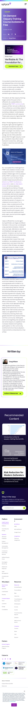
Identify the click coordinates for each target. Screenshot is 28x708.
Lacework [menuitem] (4, 603)
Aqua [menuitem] (3, 600)
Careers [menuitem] (16, 628)
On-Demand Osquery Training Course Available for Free (13, 20)
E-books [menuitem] (16, 606)
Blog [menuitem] (15, 593)
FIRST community (17, 104)
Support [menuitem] (16, 637)
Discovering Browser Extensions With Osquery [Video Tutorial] (12, 460)
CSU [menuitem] (15, 634)
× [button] (24, 691)
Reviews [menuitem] (4, 594)
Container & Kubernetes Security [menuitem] (4, 552)
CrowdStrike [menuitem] (5, 609)
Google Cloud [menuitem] (17, 532)
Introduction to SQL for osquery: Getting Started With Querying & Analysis (14, 439)
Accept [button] (14, 705)
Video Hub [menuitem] (16, 596)
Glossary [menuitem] (16, 617)
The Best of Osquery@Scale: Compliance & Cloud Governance (13, 481)
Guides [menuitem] (16, 609)
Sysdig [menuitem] (3, 606)
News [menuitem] (15, 631)
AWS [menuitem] (15, 526)
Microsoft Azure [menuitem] (18, 529)
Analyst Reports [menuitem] (18, 587)
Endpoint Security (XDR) (7, 683)
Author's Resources (11, 393)
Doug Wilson (12, 38)
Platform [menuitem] (4, 525)
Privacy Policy (12, 701)
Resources (4, 686)
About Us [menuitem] (4, 588)
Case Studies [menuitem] (5, 591)
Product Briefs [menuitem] (17, 590)
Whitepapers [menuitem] (17, 603)
